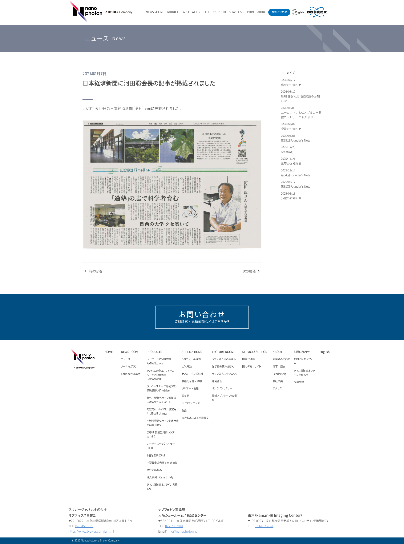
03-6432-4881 (264, 526)
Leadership (280, 374)
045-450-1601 (84, 526)
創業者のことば (281, 359)
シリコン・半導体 (191, 359)
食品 (184, 410)
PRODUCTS (173, 12)
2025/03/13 (291, 195)
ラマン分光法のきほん (224, 359)
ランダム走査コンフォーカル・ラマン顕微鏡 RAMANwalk (160, 375)
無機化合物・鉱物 (192, 381)
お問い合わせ (279, 12)
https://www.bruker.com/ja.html (91, 531)
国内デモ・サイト (251, 366)
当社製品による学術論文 (195, 418)
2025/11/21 (291, 161)
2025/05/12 (296, 184)
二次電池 (187, 366)
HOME (109, 352)
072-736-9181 (174, 526)
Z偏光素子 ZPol (156, 455)
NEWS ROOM (154, 12)
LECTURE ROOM (215, 12)
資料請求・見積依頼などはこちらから (202, 317)
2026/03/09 (301, 112)
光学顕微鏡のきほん (223, 366)
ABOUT (262, 12)
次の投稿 (249, 271)
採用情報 (299, 382)
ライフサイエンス (191, 403)
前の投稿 (95, 271)
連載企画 (217, 381)
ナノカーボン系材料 (192, 374)
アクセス (277, 388)
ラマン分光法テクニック (224, 374)
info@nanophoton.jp (182, 531)
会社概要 (278, 381)
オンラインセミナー (222, 388)
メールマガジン (129, 366)
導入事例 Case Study (160, 477)
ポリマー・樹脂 (190, 388)
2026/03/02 (291, 126)
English (324, 352)
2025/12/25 (288, 149)
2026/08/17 (291, 82)
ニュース (125, 359)
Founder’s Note (130, 374)
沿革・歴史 (279, 366)
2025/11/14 (296, 172)
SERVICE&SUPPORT (241, 12)
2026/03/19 (300, 96)
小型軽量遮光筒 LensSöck (162, 463)
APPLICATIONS (192, 12)
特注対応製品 (154, 470)
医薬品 (185, 396)
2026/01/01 (296, 138)
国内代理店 (248, 359)
